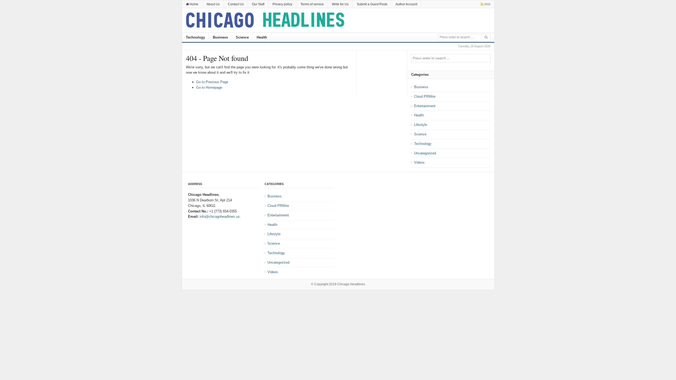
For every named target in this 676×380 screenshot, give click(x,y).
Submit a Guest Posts (372, 4)
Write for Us (340, 4)
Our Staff (258, 4)
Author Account (406, 4)
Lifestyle (420, 125)
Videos (419, 162)
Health (262, 37)
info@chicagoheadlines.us (220, 216)
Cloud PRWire (424, 96)
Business (220, 37)
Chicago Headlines (351, 284)
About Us (213, 4)
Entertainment (424, 106)
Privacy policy (282, 4)
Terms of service (312, 4)
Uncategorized (425, 153)
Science (242, 37)
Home (193, 4)
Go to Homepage (209, 87)
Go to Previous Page (212, 82)
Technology (195, 37)
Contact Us (236, 4)
